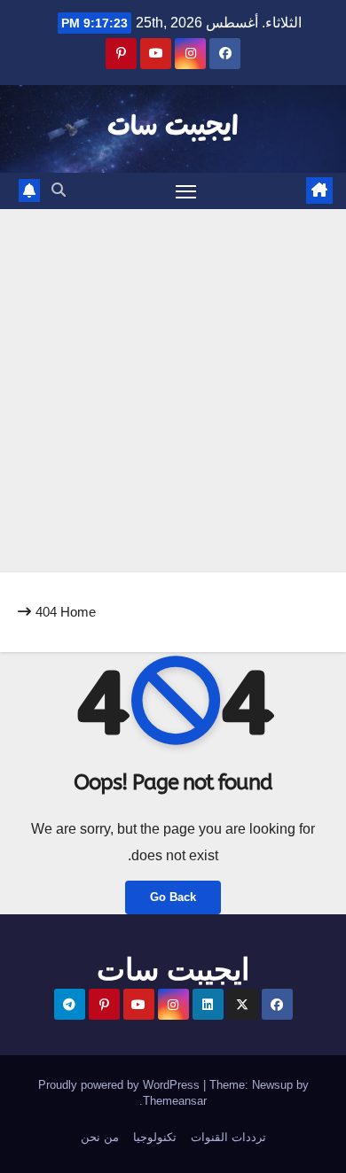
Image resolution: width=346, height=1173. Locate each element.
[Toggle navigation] (186, 191)
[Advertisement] (173, 390)
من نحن (100, 1137)
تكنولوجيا (155, 1137)
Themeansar (175, 1100)
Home (78, 611)
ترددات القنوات (228, 1137)
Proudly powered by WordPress (120, 1084)
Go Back (173, 897)
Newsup (272, 1084)
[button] (58, 190)
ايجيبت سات (173, 127)
